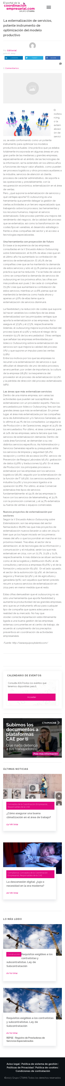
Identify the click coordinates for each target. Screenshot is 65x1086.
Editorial (12, 50)
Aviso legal (13, 1064)
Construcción (14, 954)
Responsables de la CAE (19, 807)
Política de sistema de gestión (39, 1064)
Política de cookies (46, 1067)
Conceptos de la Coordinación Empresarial (27, 804)
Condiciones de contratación (33, 1071)
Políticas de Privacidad (20, 1067)
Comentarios (12, 68)
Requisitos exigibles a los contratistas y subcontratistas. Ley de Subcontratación (29, 1022)
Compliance (13, 873)
